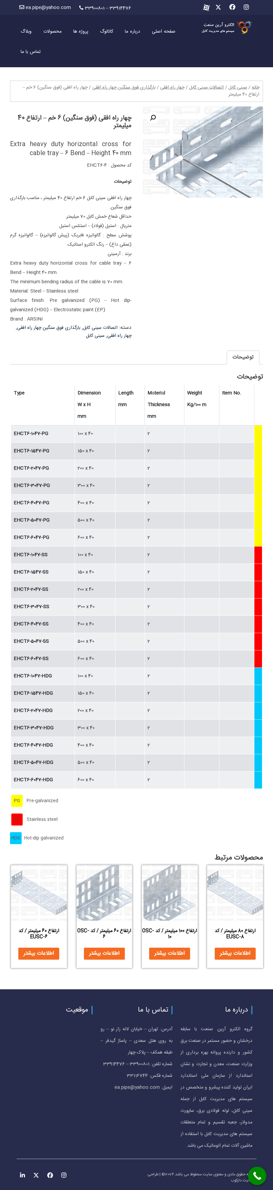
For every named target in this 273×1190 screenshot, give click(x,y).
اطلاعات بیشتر (235, 953)
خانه (255, 88)
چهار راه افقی (172, 88)
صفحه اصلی (163, 32)
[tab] (243, 357)
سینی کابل (237, 88)
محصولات (52, 32)
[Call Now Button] (257, 1176)
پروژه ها (80, 32)
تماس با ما (31, 52)
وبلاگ (26, 32)
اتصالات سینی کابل (206, 88)
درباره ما (132, 32)
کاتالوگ (106, 32)
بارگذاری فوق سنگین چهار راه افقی (123, 88)
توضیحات (243, 357)
